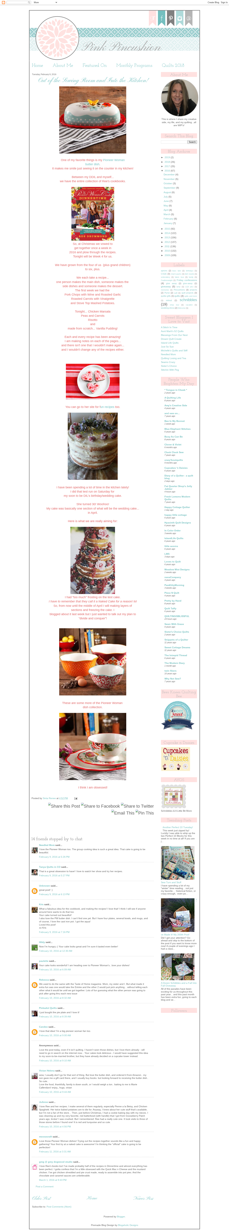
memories (165, 290)
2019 (168, 157)
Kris (41, 904)
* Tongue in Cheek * (175, 390)
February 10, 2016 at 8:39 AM (55, 1016)
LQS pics (189, 287)
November (169, 179)
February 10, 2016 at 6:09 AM (55, 969)
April (166, 210)
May (166, 205)
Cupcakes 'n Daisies (176, 468)
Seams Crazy (168, 362)
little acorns (171, 546)
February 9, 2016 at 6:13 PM (54, 894)
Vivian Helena (47, 1070)
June (166, 201)
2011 (167, 246)
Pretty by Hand (172, 601)
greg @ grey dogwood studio (56, 1162)
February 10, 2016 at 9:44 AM (55, 1092)
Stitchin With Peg (170, 370)
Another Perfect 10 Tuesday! (178, 827)
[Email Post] (75, 798)
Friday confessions (187, 280)
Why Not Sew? (172, 678)
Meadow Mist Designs (177, 569)
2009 (168, 255)
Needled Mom (47, 845)
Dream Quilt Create (171, 339)
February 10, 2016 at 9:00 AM (55, 1035)
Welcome (181, 308)
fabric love (179, 277)
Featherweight (167, 280)
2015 (168, 229)
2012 (168, 242)
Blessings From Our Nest (174, 335)
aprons (164, 271)
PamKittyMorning (174, 585)
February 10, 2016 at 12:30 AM (55, 951)
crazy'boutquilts (173, 460)
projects (193, 290)
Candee (43, 1027)
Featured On (95, 65)
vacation (189, 305)
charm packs (176, 274)
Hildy (42, 942)
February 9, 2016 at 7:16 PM (54, 932)
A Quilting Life (172, 398)
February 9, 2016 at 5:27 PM (54, 875)
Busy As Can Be (173, 436)
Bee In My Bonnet (174, 421)
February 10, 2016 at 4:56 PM (55, 1126)
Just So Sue (167, 346)
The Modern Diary (174, 663)
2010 (168, 251)
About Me (63, 65)
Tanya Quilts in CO (50, 867)
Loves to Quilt (172, 561)
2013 (168, 237)
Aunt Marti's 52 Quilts (172, 331)
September (170, 188)
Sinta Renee (49, 798)
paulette (43, 961)
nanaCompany (172, 577)
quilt (175, 293)
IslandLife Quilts (173, 538)
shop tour (174, 305)
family (191, 277)
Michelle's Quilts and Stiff (174, 350)
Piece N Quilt (171, 593)
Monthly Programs (134, 65)
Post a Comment (44, 1186)
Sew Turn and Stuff (171, 882)
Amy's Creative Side (175, 405)
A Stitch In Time (169, 327)
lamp (178, 287)
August (168, 192)
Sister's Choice (169, 366)
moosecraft (45, 1136)
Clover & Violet (172, 444)
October (168, 183)
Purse (167, 293)
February (169, 218)
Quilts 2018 (173, 65)
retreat (169, 300)
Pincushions (179, 290)
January (168, 223)
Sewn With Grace (174, 624)
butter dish (92, 164)
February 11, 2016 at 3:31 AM (55, 1151)
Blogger (121, 1216)
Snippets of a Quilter (176, 640)
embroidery (165, 277)
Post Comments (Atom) (59, 1206)
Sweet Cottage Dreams (177, 647)
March (167, 214)
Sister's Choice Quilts (176, 632)
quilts (177, 296)
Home (37, 65)
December (169, 174)
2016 (168, 170)
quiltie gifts (166, 296)
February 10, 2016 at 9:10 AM (55, 1060)
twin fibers (170, 671)
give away (171, 283)
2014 (168, 233)
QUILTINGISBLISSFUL (176, 616)
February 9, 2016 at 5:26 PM (54, 857)
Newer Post (143, 1198)
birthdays (189, 271)
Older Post (41, 1198)
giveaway (166, 286)
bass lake (176, 271)
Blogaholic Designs (128, 1225)
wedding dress (167, 308)
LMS (166, 554)
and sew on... (172, 413)
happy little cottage (175, 515)
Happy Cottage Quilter (177, 507)
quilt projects (188, 293)
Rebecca (44, 980)
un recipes (107, 407)
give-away (187, 283)
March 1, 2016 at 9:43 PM (53, 1180)
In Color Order (172, 530)
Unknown (44, 886)
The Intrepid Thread (175, 655)
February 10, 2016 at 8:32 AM (55, 998)
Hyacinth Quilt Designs (177, 522)
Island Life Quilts (170, 343)
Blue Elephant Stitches (177, 429)
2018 (168, 162)
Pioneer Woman (114, 160)
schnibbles (188, 300)
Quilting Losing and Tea (173, 358)
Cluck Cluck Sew (174, 452)
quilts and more (190, 296)
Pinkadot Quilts (48, 1008)
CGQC (164, 274)
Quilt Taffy (170, 608)
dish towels (189, 274)
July (166, 196)
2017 (168, 166)
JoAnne (43, 1102)
